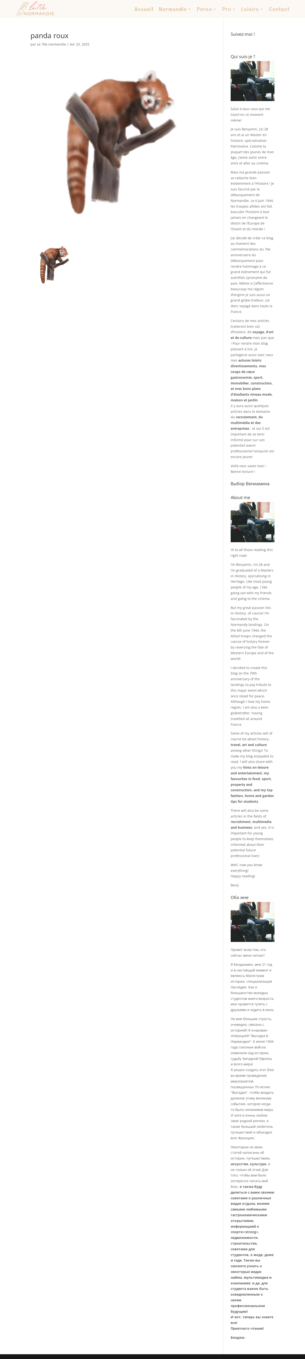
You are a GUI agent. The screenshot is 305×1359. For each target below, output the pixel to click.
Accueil (144, 8)
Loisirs (250, 8)
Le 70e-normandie (51, 44)
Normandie (173, 8)
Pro (226, 8)
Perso (204, 8)
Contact (279, 8)
